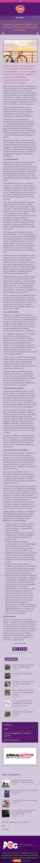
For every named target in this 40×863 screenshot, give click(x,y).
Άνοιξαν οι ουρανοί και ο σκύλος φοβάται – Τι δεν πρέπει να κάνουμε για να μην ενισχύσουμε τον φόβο (24, 812)
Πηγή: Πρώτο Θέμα (20, 643)
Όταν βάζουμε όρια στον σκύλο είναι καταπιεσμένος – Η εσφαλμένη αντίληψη (22, 781)
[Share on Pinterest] (21, 649)
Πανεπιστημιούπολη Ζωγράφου (22, 673)
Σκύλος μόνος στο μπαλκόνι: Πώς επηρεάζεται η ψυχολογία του (24, 791)
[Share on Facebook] (14, 649)
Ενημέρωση (8, 725)
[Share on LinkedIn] (25, 649)
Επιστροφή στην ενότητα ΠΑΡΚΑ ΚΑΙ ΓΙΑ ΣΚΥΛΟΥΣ (20, 653)
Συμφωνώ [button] (17, 860)
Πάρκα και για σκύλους (12, 740)
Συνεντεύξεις (5, 829)
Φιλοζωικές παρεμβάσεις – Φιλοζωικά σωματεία (17, 734)
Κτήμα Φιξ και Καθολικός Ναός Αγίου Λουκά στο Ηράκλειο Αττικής (23, 666)
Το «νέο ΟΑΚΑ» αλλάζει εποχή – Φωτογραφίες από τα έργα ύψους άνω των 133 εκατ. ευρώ (22, 703)
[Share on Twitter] (18, 649)
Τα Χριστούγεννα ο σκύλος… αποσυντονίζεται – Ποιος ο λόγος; (24, 801)
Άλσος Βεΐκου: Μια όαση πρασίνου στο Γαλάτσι (23, 713)
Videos (6, 729)
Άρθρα (4, 825)
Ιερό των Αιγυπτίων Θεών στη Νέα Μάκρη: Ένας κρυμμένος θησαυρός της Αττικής (22, 692)
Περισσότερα (25, 860)
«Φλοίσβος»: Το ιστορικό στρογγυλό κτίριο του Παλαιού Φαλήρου (23, 683)
